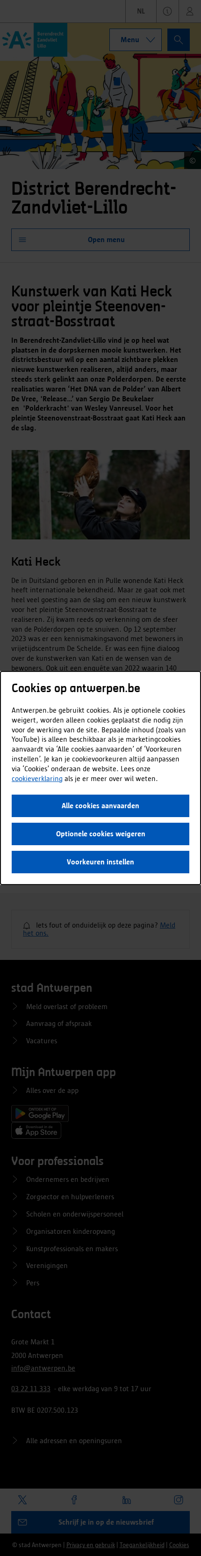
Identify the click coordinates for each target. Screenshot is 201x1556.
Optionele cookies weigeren (100, 834)
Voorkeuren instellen (100, 862)
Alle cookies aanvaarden (100, 806)
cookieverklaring (37, 778)
